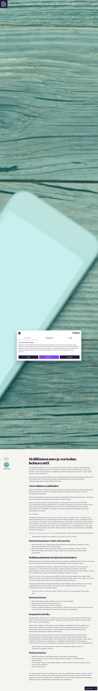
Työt (46, 4)
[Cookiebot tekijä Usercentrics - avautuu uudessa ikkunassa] (73, 333)
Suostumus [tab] (27, 337)
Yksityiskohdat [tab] (49, 337)
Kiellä (28, 357)
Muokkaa (48, 357)
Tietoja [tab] (70, 337)
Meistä (58, 4)
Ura (63, 4)
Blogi (52, 4)
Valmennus (39, 4)
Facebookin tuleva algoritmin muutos (41, 533)
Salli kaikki (69, 357)
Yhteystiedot (70, 4)
